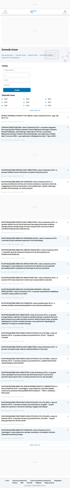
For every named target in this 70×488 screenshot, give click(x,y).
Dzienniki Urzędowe (46, 55)
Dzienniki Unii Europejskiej (10, 57)
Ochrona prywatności (19, 480)
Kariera (14, 483)
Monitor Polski (32, 55)
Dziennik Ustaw (21, 55)
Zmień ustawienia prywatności (40, 480)
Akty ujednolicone (7, 55)
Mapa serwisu (49, 483)
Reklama (38, 483)
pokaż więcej (34, 445)
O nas (7, 480)
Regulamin (57, 480)
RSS (22, 483)
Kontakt (29, 483)
